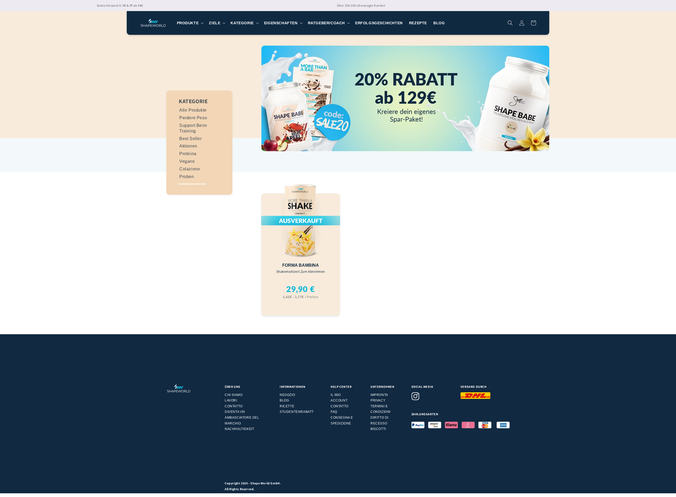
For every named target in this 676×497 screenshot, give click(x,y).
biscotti (378, 429)
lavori (231, 400)
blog (284, 400)
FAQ (334, 412)
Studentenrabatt (297, 412)
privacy (377, 400)
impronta (379, 395)
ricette (287, 406)
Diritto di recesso (379, 420)
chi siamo (233, 395)
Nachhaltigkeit (239, 429)
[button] (190, 22)
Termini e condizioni (380, 409)
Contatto (234, 406)
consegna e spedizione (342, 420)
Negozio (287, 395)
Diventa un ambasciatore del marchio (242, 417)
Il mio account (339, 398)
